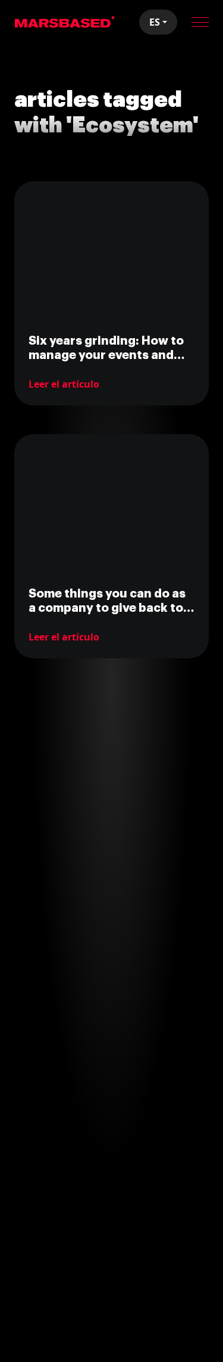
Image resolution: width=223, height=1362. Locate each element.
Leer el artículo (64, 384)
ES (154, 22)
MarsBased (64, 22)
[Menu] (200, 22)
